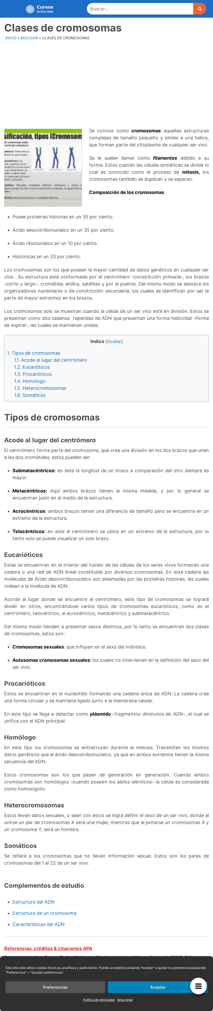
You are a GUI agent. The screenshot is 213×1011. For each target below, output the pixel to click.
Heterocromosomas (40, 388)
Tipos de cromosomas (33, 353)
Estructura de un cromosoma (44, 913)
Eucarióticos (32, 367)
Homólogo (29, 381)
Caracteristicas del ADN (38, 924)
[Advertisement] (107, 81)
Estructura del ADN (33, 902)
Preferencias (55, 987)
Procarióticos (33, 374)
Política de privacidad (99, 1000)
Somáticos (29, 395)
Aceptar (157, 987)
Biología (29, 38)
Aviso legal (125, 1000)
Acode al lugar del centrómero (50, 360)
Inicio (11, 38)
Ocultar (114, 341)
